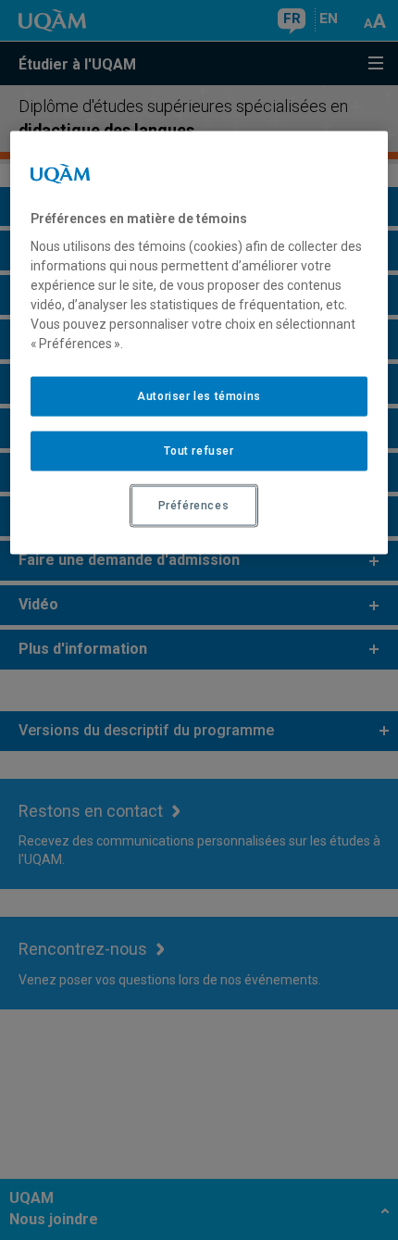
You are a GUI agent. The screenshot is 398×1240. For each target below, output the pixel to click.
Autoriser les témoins (199, 396)
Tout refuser (198, 451)
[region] (199, 342)
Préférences (194, 505)
